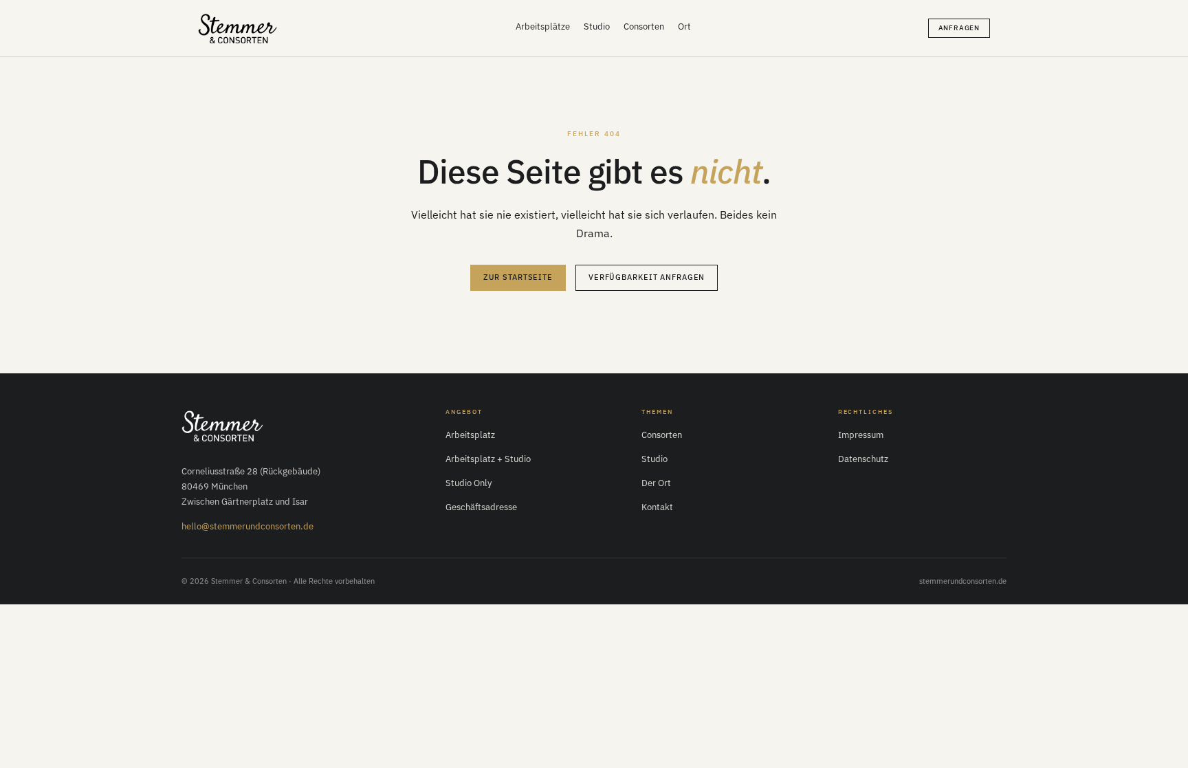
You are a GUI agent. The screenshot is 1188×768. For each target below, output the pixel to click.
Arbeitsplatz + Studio (488, 459)
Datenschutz (863, 459)
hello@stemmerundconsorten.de (248, 526)
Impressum (860, 435)
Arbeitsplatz (470, 435)
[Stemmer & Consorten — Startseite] (238, 28)
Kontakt (657, 507)
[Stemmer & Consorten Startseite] (223, 425)
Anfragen (959, 27)
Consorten (644, 26)
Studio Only (469, 483)
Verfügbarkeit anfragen (646, 277)
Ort (684, 26)
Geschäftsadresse (481, 507)
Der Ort (656, 483)
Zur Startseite (518, 277)
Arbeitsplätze (543, 26)
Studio (597, 26)
